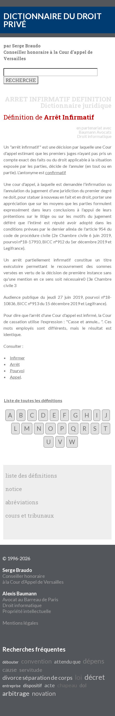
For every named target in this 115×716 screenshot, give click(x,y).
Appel (15, 376)
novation (44, 693)
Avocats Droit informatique (94, 134)
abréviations (21, 502)
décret (95, 677)
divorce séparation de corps (37, 677)
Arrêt (15, 364)
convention (36, 661)
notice (13, 488)
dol (82, 685)
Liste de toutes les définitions (33, 400)
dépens (93, 661)
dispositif (32, 685)
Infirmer (17, 357)
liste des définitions (31, 475)
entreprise (11, 686)
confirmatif (55, 172)
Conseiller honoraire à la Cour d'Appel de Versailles (33, 576)
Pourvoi (17, 370)
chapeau (67, 685)
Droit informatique (22, 605)
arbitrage (15, 693)
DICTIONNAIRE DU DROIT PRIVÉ (52, 20)
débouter (10, 662)
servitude (30, 669)
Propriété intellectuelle (26, 611)
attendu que (67, 662)
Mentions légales (20, 623)
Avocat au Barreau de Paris (30, 599)
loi (78, 677)
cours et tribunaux (29, 515)
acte (49, 685)
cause (9, 669)
